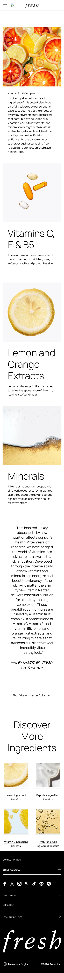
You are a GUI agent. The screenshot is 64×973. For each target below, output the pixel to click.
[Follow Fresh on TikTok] (34, 883)
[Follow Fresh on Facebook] (5, 883)
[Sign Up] (59, 870)
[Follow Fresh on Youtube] (41, 883)
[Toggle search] (13, 5)
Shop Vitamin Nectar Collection (32, 695)
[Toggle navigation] (5, 5)
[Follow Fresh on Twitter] (12, 883)
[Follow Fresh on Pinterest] (27, 883)
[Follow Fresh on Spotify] (49, 883)
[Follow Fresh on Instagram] (19, 883)
